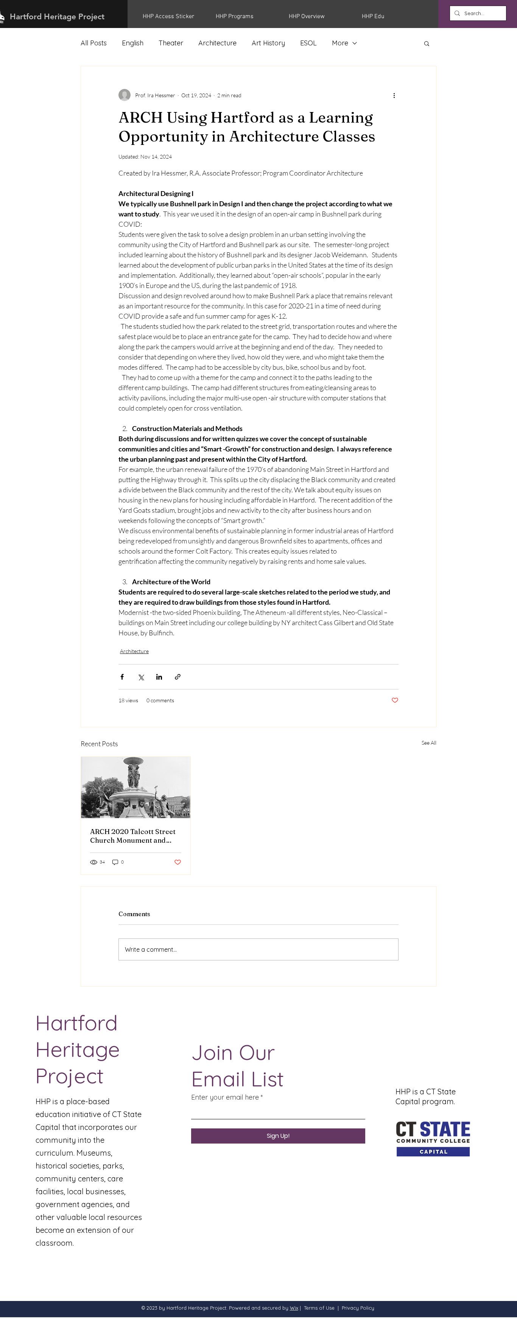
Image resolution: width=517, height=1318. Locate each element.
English (132, 43)
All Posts (94, 43)
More (340, 43)
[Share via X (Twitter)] (140, 676)
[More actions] (394, 95)
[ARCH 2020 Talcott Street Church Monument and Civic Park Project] (135, 787)
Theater (171, 43)
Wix (294, 1308)
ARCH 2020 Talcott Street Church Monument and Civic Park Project (133, 836)
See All (429, 742)
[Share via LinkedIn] (159, 676)
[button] (173, 16)
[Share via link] (177, 676)
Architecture (217, 43)
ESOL (308, 43)
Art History (268, 43)
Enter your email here (225, 1097)
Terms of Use (319, 1308)
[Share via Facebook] (122, 676)
